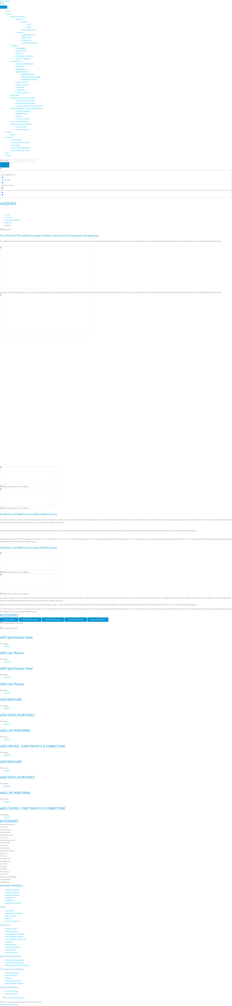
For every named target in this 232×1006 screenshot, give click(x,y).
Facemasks (20, 87)
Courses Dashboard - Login (20, 150)
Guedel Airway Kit (22, 93)
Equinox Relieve (21, 51)
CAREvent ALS (26, 38)
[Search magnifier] (4, 165)
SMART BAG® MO (28, 74)
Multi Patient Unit (22, 114)
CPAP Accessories (22, 85)
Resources (9, 137)
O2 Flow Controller (22, 119)
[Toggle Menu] (3, 7)
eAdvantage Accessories (24, 56)
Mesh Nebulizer (21, 69)
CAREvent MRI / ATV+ (29, 35)
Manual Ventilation (22, 72)
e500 (29, 27)
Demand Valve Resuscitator (25, 101)
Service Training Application (20, 148)
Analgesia (14, 45)
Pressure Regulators (23, 111)
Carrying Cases (21, 127)
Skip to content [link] (5, 1)
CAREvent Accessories (29, 43)
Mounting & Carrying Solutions (21, 124)
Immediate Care (16, 61)
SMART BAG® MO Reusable (31, 77)
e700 (29, 24)
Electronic (19, 19)
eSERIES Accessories (29, 30)
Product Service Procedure (20, 142)
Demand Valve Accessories (25, 103)
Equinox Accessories (23, 59)
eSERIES (24, 22)
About (13, 135)
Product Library (16, 140)
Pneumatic (20, 32)
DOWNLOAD (7, 646)
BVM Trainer (15, 95)
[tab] (9, 619)
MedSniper (20, 66)
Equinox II (19, 53)
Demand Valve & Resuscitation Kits (23, 98)
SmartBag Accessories (29, 79)
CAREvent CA (26, 40)
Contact (8, 156)
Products (8, 14)
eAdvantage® (21, 48)
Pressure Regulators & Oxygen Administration (26, 108)
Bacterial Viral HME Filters (25, 64)
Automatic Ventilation (18, 17)
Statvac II (19, 116)
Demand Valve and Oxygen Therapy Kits (29, 106)
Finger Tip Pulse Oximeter (19, 122)
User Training (15, 145)
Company (8, 132)
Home (7, 11)
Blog (7, 153)
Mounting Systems (22, 129)
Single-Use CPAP (22, 82)
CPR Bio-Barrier (21, 90)
